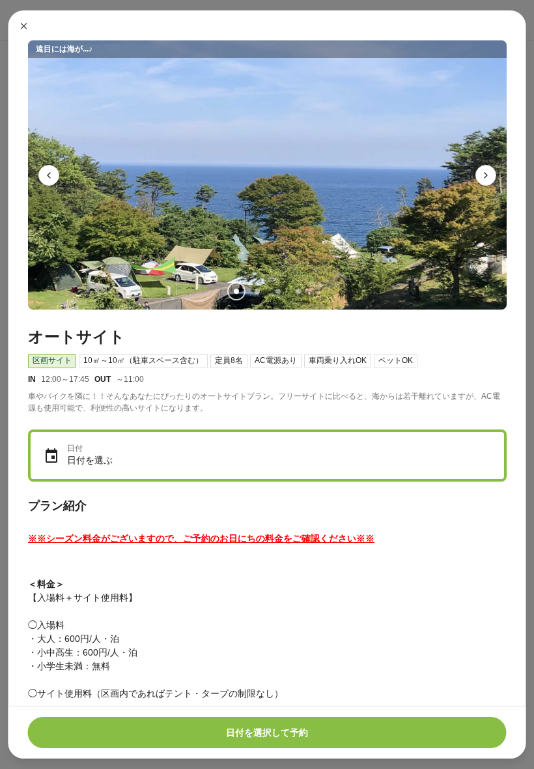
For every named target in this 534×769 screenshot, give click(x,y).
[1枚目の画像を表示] (236, 291)
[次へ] (485, 175)
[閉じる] (24, 26)
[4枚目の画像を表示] (298, 291)
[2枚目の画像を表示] (256, 291)
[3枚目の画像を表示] (277, 291)
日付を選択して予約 (267, 732)
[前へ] (48, 175)
